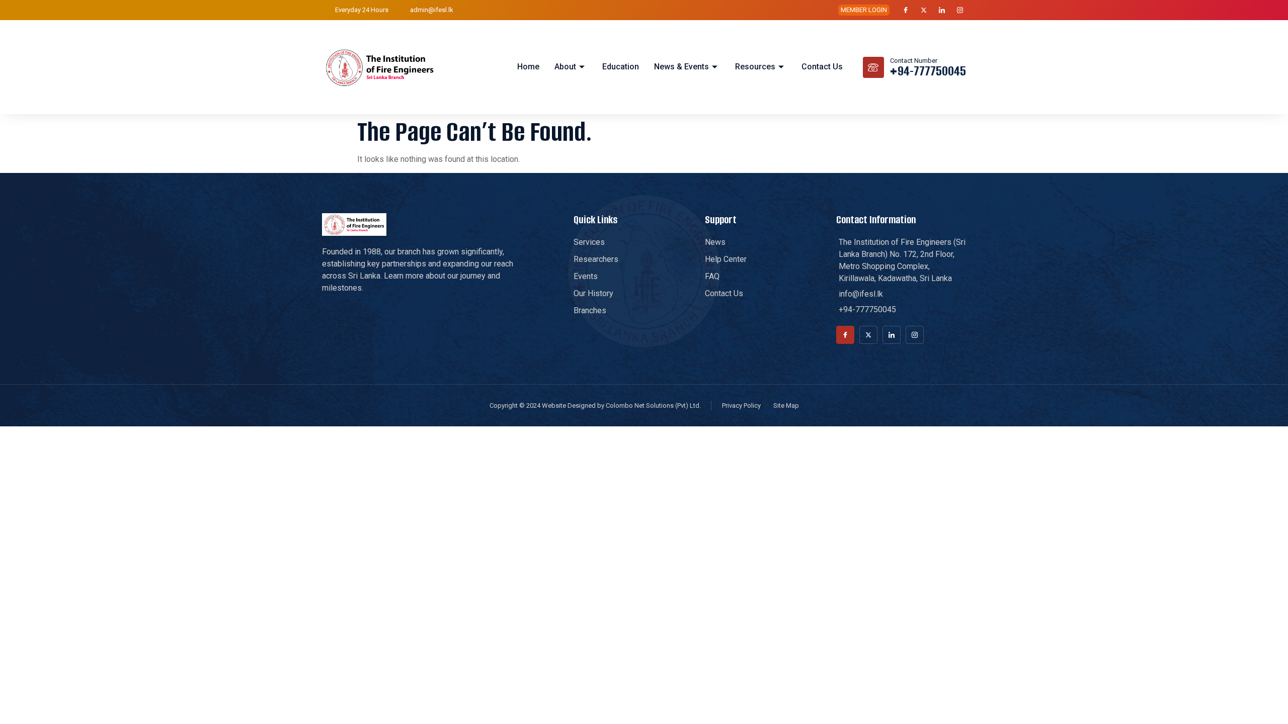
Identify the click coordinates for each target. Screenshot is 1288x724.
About (565, 66)
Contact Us (822, 66)
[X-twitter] (924, 10)
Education (620, 66)
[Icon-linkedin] (942, 10)
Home (528, 66)
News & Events (681, 66)
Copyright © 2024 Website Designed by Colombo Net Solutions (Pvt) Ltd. (595, 405)
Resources (755, 66)
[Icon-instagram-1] (960, 10)
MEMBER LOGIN (864, 10)
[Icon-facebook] (906, 10)
